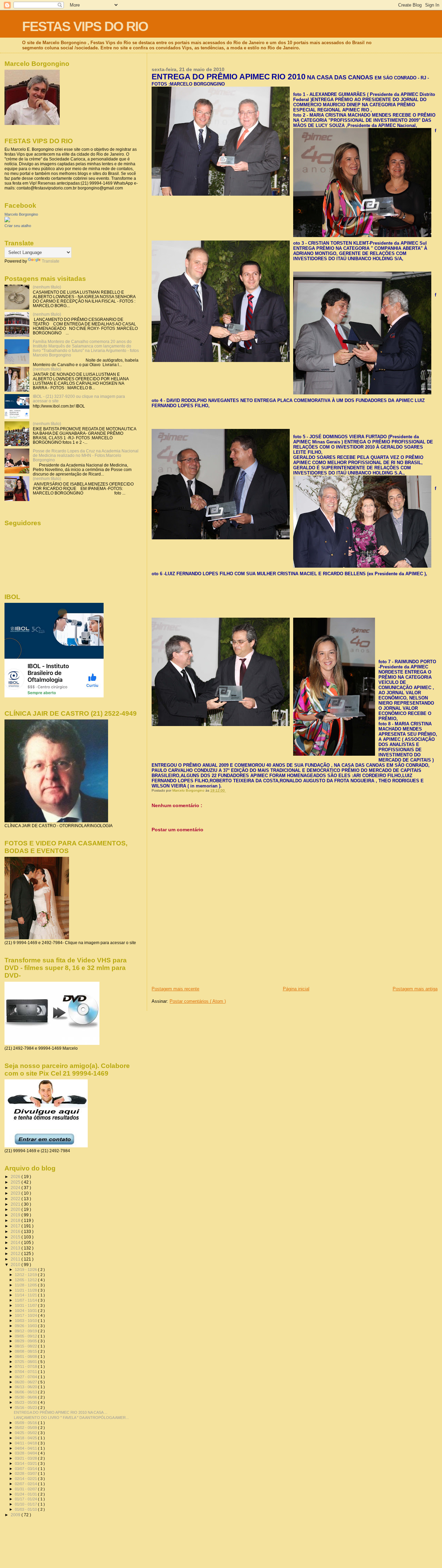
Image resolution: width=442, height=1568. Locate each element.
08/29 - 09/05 (26, 1341)
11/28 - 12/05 (26, 1285)
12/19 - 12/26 (26, 1269)
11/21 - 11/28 (26, 1290)
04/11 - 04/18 (26, 1443)
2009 (16, 1514)
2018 (16, 1220)
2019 (16, 1215)
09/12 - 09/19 (26, 1331)
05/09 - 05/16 (26, 1423)
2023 (16, 1193)
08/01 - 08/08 (26, 1356)
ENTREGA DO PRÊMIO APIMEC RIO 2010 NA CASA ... (60, 1412)
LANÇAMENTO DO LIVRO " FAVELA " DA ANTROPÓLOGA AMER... (71, 1417)
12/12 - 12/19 (26, 1275)
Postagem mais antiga (415, 988)
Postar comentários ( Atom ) (198, 1001)
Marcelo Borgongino (21, 214)
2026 (16, 1176)
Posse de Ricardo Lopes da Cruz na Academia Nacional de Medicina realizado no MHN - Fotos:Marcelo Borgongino (85, 455)
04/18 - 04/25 (26, 1438)
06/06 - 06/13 (26, 1392)
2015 (16, 1237)
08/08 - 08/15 (26, 1351)
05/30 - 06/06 (26, 1397)
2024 (16, 1187)
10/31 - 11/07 (26, 1305)
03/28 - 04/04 (26, 1453)
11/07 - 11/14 (26, 1300)
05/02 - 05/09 (26, 1427)
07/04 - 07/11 (26, 1372)
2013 (16, 1248)
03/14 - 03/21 (26, 1463)
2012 (16, 1253)
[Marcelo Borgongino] (7, 220)
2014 (16, 1242)
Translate (50, 261)
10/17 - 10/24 (26, 1315)
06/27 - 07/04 (26, 1377)
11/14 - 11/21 (26, 1295)
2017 (16, 1226)
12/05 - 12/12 (26, 1280)
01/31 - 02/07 (26, 1489)
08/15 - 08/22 (26, 1346)
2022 (16, 1198)
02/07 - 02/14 (26, 1484)
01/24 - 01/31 (26, 1494)
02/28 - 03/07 (26, 1473)
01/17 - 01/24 (26, 1499)
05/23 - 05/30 (26, 1402)
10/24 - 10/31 (26, 1311)
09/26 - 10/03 (26, 1326)
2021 (16, 1204)
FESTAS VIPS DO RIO (85, 26)
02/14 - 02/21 (26, 1479)
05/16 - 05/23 (26, 1407)
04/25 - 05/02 (26, 1433)
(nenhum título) (47, 287)
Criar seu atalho (17, 226)
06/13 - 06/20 (26, 1387)
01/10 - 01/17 (26, 1504)
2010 (16, 1264)
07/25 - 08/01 (26, 1362)
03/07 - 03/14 (26, 1469)
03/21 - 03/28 (26, 1458)
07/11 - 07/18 (26, 1366)
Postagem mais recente (175, 988)
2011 (16, 1259)
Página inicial (296, 988)
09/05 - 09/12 (26, 1336)
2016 (16, 1231)
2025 (16, 1182)
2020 (16, 1209)
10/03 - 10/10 (26, 1321)
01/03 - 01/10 (26, 1509)
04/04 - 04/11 (26, 1448)
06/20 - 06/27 (26, 1382)
